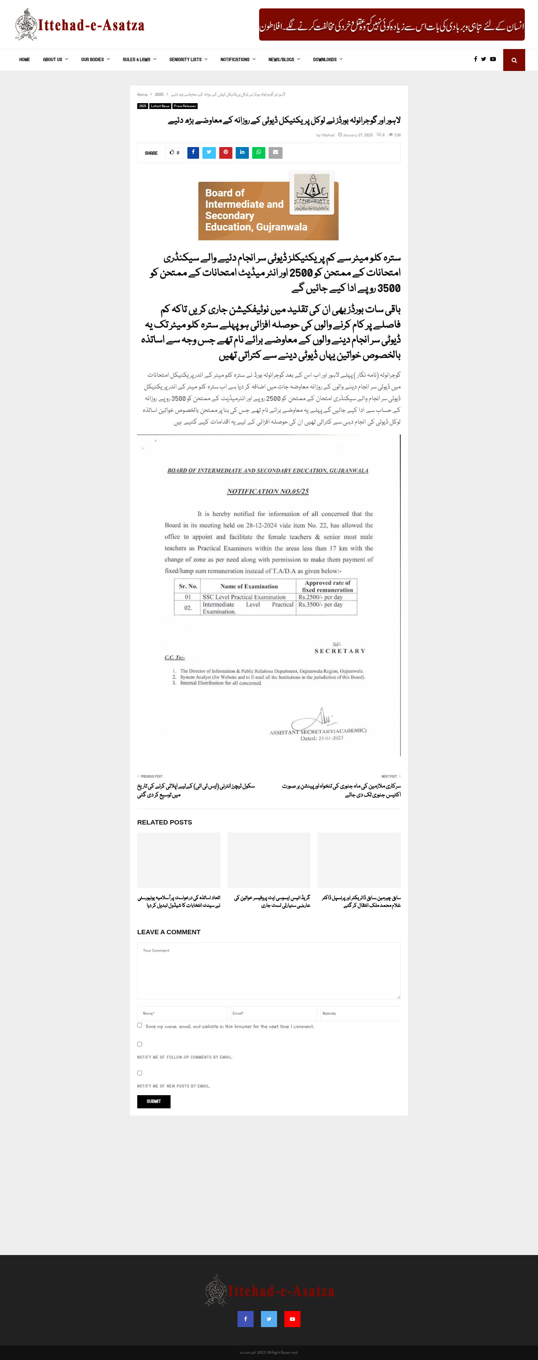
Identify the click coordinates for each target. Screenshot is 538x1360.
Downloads (325, 59)
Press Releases (185, 106)
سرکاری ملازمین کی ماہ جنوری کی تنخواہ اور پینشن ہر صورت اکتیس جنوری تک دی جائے (341, 791)
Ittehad (328, 135)
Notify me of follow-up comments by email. (185, 1057)
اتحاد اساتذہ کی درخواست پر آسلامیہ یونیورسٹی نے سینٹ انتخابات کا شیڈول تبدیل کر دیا (179, 902)
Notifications (235, 59)
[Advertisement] (269, 1189)
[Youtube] (495, 60)
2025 (142, 106)
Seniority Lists (185, 59)
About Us (52, 59)
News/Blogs (281, 59)
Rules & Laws (136, 59)
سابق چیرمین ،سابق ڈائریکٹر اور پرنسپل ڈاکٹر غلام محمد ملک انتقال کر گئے (361, 902)
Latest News (160, 106)
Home (24, 59)
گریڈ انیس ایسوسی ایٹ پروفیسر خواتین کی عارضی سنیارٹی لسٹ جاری (272, 902)
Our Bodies (92, 59)
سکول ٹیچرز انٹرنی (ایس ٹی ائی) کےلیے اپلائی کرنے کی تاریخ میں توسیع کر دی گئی (196, 791)
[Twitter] (485, 60)
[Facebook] (477, 60)
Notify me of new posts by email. (173, 1086)
